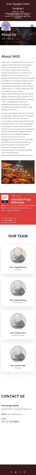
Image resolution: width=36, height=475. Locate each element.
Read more (8, 220)
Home (3, 39)
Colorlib (26, 469)
